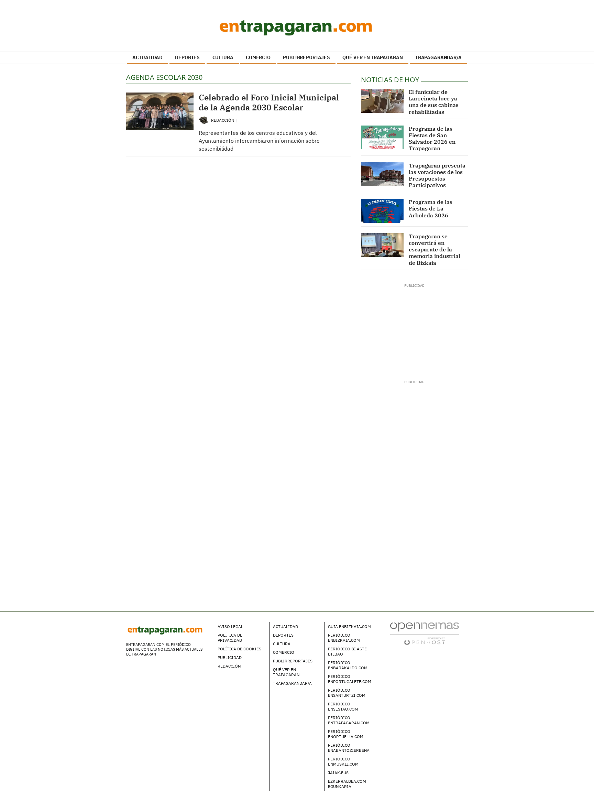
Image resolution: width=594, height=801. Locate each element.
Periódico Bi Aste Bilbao (347, 651)
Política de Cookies (239, 648)
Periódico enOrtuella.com (345, 734)
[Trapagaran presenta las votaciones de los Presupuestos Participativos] (382, 174)
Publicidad (230, 657)
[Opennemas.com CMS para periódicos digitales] (424, 633)
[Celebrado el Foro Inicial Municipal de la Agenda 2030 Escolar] (160, 111)
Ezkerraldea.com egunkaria (347, 784)
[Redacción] (204, 119)
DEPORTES (187, 57)
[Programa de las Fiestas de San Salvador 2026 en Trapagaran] (382, 138)
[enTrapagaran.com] (297, 27)
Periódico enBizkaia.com (344, 637)
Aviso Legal (230, 626)
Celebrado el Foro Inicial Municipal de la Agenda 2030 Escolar (269, 102)
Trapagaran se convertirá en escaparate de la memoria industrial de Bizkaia (434, 249)
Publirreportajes (292, 660)
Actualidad (285, 626)
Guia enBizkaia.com (349, 626)
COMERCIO (258, 57)
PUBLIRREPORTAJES (306, 57)
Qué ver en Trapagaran (286, 672)
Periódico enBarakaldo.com (347, 665)
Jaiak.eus (338, 772)
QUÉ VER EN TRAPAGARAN (372, 57)
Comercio (283, 652)
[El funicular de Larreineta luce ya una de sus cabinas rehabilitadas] (382, 101)
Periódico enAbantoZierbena (349, 748)
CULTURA (222, 57)
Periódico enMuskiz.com (343, 761)
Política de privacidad (230, 637)
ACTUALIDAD (147, 57)
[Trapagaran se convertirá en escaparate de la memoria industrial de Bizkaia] (382, 245)
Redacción (223, 120)
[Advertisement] (414, 331)
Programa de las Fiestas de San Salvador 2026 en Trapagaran (432, 138)
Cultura (281, 643)
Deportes (283, 635)
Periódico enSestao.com (343, 706)
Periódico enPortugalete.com (349, 679)
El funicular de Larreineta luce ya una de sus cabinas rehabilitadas (434, 101)
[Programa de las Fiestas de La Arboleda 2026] (382, 211)
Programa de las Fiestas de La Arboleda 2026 (430, 208)
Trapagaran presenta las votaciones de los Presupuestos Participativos (437, 175)
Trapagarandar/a (292, 683)
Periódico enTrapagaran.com (349, 720)
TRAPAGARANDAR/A (438, 57)
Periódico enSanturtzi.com (346, 693)
